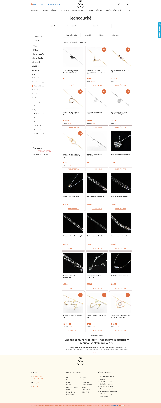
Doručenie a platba (106, 381)
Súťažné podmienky (106, 394)
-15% (36, 40)
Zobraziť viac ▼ (97, 352)
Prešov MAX (70, 394)
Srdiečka (38, 106)
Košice (68, 380)
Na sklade (38, 36)
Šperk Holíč (36, 387)
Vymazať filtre (44, 151)
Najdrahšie (102, 35)
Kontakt (102, 379)
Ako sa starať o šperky (107, 376)
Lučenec (68, 384)
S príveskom (39, 114)
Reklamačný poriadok (106, 386)
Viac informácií (114, 405)
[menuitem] (34, 10)
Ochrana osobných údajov (108, 389)
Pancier (37, 122)
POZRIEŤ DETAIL (73, 85)
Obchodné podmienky (107, 384)
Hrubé (37, 94)
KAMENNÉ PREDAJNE (73, 372)
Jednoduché (39, 86)
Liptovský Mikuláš (72, 387)
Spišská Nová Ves (87, 384)
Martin (68, 389)
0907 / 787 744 (38, 4)
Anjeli (36, 110)
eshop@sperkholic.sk (53, 4)
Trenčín (84, 387)
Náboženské (38, 126)
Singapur (37, 118)
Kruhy (37, 142)
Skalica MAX (86, 382)
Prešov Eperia (70, 392)
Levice (68, 382)
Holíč (68, 377)
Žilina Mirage (86, 389)
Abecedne (115, 35)
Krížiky (37, 98)
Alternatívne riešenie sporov (108, 391)
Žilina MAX (85, 392)
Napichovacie (39, 134)
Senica (84, 380)
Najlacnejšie (87, 35)
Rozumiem (122, 405)
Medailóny (38, 102)
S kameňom (39, 78)
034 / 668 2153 (38, 376)
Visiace (37, 137)
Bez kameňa (39, 82)
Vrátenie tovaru (105, 396)
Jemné (37, 90)
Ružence (37, 130)
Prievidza (84, 377)
